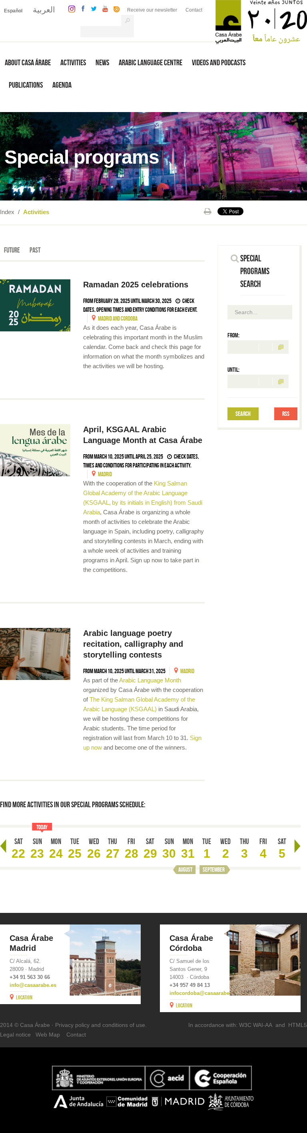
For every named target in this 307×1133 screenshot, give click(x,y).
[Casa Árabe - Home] (261, 21)
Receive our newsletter (152, 10)
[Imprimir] (207, 211)
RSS (285, 413)
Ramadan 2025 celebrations (137, 284)
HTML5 (297, 1025)
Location (24, 997)
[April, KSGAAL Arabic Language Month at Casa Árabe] (35, 450)
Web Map (48, 1034)
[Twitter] (92, 8)
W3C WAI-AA (255, 1025)
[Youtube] (103, 8)
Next (297, 846)
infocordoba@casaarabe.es (203, 993)
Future (12, 250)
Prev (3, 846)
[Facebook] (81, 8)
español (13, 11)
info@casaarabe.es (33, 985)
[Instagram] (70, 8)
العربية (44, 9)
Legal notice (15, 1034)
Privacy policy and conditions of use (100, 1025)
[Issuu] (115, 8)
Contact (193, 10)
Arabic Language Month (149, 680)
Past (35, 250)
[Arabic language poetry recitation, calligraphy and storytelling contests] (35, 654)
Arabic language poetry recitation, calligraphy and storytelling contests (133, 644)
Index (7, 212)
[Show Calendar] (281, 347)
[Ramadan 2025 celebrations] (35, 305)
